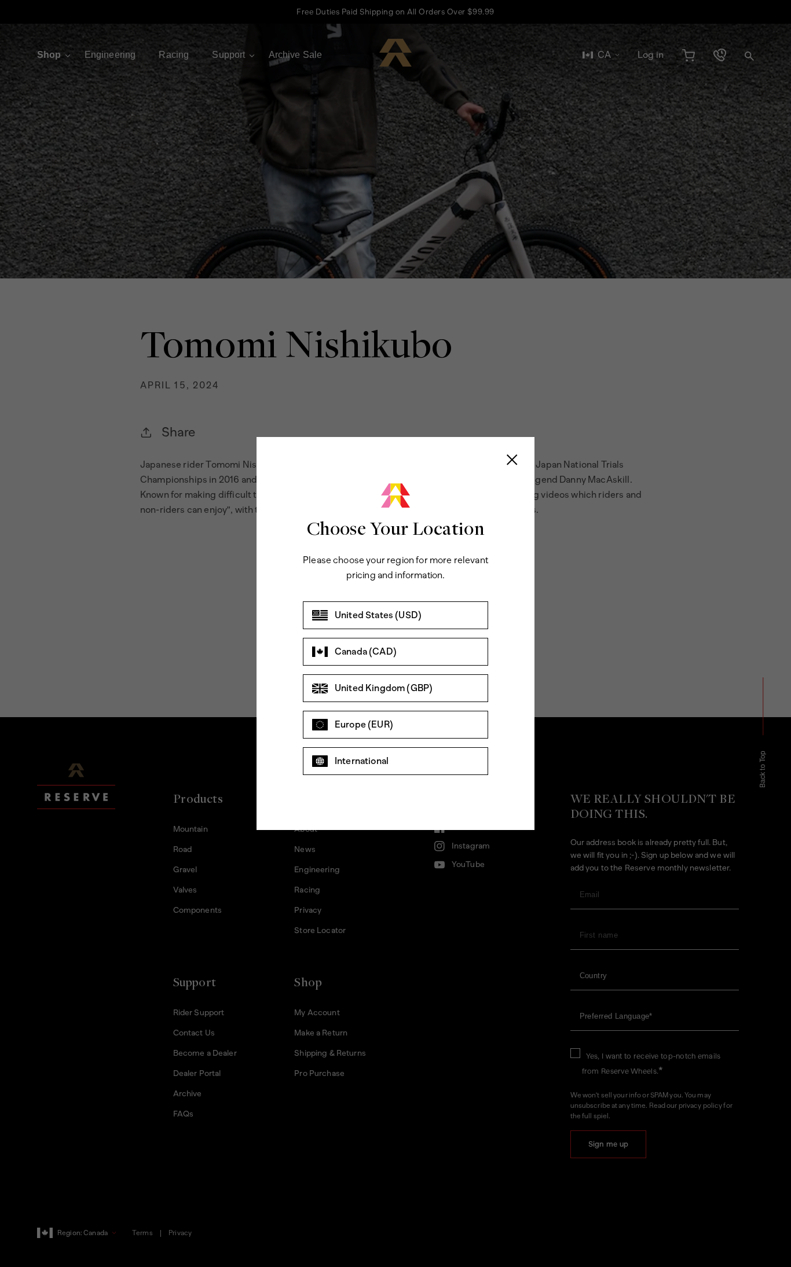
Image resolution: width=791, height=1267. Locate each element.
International (362, 760)
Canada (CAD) (366, 651)
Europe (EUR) (364, 724)
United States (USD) (378, 614)
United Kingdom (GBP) (384, 687)
